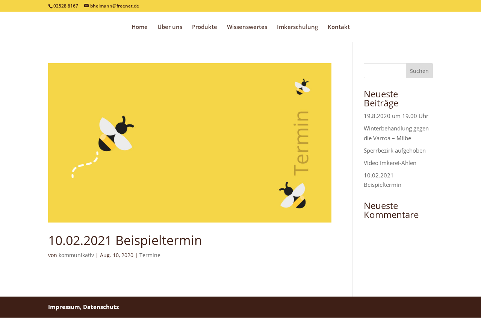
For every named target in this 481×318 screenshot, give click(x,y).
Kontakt (339, 27)
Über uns (169, 27)
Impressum (64, 306)
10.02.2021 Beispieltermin (125, 240)
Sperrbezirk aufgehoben (395, 150)
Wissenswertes (247, 27)
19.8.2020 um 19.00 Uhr (396, 116)
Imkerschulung (297, 27)
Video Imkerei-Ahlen (390, 163)
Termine (149, 255)
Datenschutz (101, 306)
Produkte (204, 27)
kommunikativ (76, 255)
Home (140, 27)
